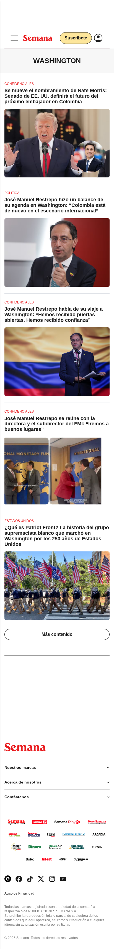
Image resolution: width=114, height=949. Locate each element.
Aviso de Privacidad (25, 894)
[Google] (7, 878)
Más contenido (57, 634)
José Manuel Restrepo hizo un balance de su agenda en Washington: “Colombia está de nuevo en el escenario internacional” (54, 205)
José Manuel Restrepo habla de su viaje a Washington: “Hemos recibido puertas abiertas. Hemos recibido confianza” (53, 314)
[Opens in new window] (18, 878)
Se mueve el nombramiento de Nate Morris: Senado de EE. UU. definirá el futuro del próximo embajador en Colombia (55, 96)
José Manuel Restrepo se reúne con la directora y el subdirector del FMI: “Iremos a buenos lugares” (56, 424)
